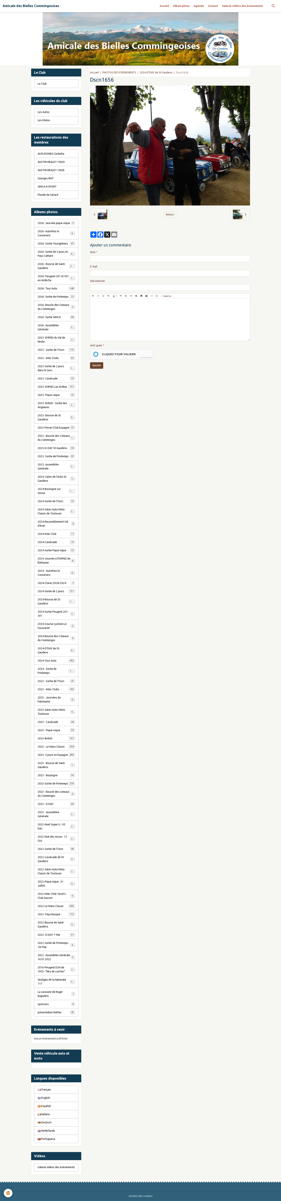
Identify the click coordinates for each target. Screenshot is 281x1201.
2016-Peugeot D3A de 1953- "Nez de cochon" (57, 969)
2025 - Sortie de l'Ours (56, 349)
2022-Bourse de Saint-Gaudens (56, 924)
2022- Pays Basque (56, 914)
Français (46, 1089)
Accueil (164, 5)
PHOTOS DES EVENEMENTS (119, 72)
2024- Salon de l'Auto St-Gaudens (56, 478)
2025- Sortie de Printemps (56, 456)
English (45, 1097)
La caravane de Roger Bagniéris (56, 993)
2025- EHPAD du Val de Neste (56, 339)
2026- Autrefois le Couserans (56, 233)
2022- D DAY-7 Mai (56, 934)
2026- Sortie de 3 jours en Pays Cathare (56, 253)
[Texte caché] (136, 296)
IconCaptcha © (146, 358)
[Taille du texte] (108, 296)
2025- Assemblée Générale (56, 466)
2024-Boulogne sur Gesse (56, 491)
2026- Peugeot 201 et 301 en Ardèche (56, 278)
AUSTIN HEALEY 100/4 (51, 161)
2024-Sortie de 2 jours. (56, 591)
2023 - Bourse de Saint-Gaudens (56, 765)
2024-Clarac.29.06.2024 (56, 583)
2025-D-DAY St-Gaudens (56, 448)
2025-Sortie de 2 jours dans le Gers (56, 368)
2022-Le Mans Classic (56, 906)
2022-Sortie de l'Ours (56, 848)
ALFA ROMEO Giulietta (51, 153)
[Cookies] (8, 1193)
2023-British (56, 738)
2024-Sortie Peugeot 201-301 (56, 613)
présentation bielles (56, 1012)
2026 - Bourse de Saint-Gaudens (56, 266)
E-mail (93, 266)
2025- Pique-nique (56, 394)
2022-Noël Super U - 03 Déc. (56, 826)
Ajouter (96, 365)
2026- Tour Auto (56, 288)
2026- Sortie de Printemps (56, 296)
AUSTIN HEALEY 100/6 (51, 170)
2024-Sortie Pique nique (56, 550)
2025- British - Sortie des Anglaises (56, 405)
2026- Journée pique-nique (56, 223)
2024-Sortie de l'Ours (56, 501)
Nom (92, 252)
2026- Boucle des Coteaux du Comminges (56, 306)
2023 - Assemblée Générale (56, 814)
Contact (213, 5)
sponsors (56, 1004)
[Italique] (98, 296)
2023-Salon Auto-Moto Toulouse (56, 711)
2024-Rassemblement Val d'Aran (56, 523)
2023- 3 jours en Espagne (56, 754)
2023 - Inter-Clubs (56, 689)
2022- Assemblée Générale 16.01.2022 (56, 957)
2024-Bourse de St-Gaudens (56, 601)
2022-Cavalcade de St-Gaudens (56, 859)
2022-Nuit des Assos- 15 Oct (56, 838)
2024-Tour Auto (56, 660)
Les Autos (44, 112)
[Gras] (93, 296)
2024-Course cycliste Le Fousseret (56, 625)
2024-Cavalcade (56, 542)
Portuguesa (48, 1138)
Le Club (42, 83)
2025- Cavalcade (56, 378)
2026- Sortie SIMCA (56, 317)
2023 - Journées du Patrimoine (56, 699)
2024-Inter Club (56, 533)
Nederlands (48, 1130)
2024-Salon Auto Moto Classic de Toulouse (56, 511)
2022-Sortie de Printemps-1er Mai (56, 944)
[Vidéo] (146, 296)
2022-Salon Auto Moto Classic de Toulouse (56, 871)
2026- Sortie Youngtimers (56, 243)
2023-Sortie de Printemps (56, 783)
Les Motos (44, 120)
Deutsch (46, 1122)
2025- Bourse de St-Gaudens (56, 417)
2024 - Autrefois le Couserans (56, 572)
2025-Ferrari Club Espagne (56, 427)
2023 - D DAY (56, 804)
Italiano (45, 1114)
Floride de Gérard (48, 194)
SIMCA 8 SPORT (47, 186)
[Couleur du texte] (114, 296)
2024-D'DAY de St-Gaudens (156, 72)
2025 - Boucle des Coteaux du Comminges (56, 437)
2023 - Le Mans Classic (56, 746)
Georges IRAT (46, 178)
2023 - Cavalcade (56, 722)
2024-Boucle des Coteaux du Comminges (56, 638)
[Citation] (120, 296)
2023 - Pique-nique (56, 730)
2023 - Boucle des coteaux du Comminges (56, 793)
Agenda (199, 5)
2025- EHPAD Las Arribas (56, 386)
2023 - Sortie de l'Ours (56, 681)
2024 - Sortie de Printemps (56, 670)
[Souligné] (103, 296)
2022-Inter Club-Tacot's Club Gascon (56, 895)
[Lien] (131, 296)
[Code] (151, 296)
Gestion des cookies (141, 1196)
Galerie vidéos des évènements (242, 5)
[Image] (141, 296)
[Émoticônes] (156, 296)
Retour (170, 214)
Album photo (181, 5)
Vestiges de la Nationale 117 (56, 981)
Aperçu (167, 296)
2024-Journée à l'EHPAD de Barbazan (56, 560)
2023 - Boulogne (56, 775)
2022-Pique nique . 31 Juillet (56, 883)
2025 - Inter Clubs (56, 358)
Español (46, 1106)
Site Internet (97, 281)
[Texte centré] (125, 296)
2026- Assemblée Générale (56, 327)
